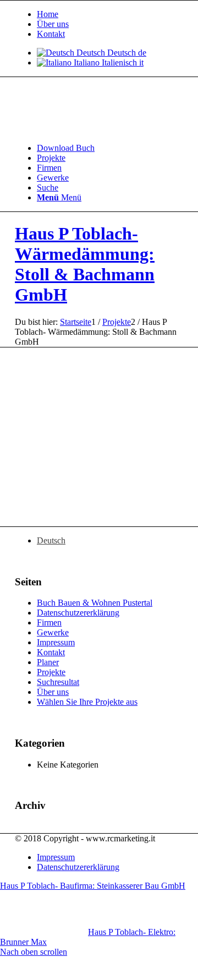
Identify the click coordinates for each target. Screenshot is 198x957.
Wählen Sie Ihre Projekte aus (87, 701)
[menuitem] (110, 14)
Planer (48, 662)
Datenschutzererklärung (78, 612)
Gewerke (53, 632)
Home (47, 14)
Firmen (49, 622)
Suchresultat (58, 682)
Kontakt (51, 34)
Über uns (53, 24)
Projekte (51, 672)
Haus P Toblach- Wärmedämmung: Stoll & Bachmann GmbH (85, 264)
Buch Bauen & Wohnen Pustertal (94, 602)
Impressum (56, 642)
